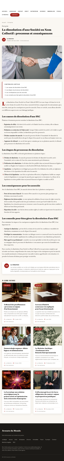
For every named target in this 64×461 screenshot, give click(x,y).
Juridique (12, 11)
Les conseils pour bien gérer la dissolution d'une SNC (21, 95)
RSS (14, 442)
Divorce (43, 11)
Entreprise (34, 11)
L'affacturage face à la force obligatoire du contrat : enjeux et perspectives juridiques (47, 394)
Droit (27, 11)
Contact (15, 14)
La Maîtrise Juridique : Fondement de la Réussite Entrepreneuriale (45, 350)
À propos (5, 14)
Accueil (5, 11)
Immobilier (51, 11)
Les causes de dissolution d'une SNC (16, 87)
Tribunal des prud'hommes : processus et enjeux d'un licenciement (14, 307)
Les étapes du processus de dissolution (17, 90)
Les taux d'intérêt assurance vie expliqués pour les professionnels (44, 307)
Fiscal (59, 11)
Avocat (20, 11)
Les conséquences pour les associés (16, 92)
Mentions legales (6, 442)
